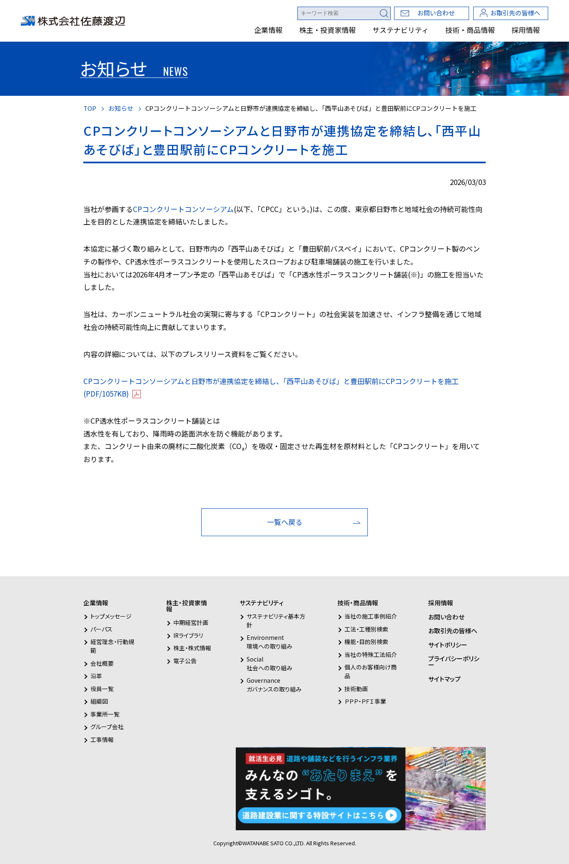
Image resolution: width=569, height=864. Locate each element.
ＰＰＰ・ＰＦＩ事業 (365, 701)
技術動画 (356, 688)
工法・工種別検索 (366, 629)
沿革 (96, 676)
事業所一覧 (105, 714)
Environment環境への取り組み (269, 641)
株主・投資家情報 (327, 30)
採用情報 (526, 30)
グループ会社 (107, 726)
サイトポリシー (447, 644)
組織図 (99, 701)
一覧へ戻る (284, 522)
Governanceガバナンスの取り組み (274, 684)
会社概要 (102, 663)
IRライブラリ (188, 635)
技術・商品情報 (470, 30)
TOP (89, 108)
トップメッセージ (111, 616)
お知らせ (120, 108)
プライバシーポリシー (453, 661)
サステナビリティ (400, 30)
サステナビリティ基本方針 (276, 620)
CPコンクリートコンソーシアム (183, 209)
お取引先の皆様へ (515, 12)
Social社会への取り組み (269, 663)
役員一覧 (102, 688)
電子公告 (185, 661)
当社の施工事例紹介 (370, 616)
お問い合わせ (436, 12)
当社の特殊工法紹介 (370, 654)
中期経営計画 (190, 622)
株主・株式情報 (192, 648)
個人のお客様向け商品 (370, 671)
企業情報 (268, 30)
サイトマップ (444, 678)
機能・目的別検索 (366, 641)
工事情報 (102, 739)
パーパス (101, 629)
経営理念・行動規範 (112, 645)
